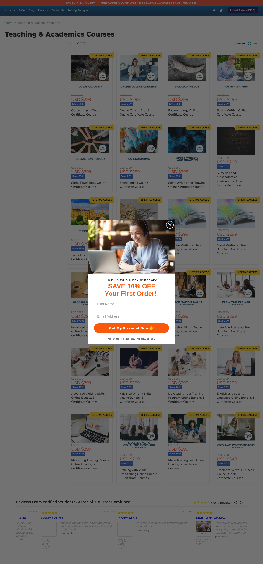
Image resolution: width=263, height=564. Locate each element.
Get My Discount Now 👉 (131, 328)
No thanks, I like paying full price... (131, 338)
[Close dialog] (170, 224)
